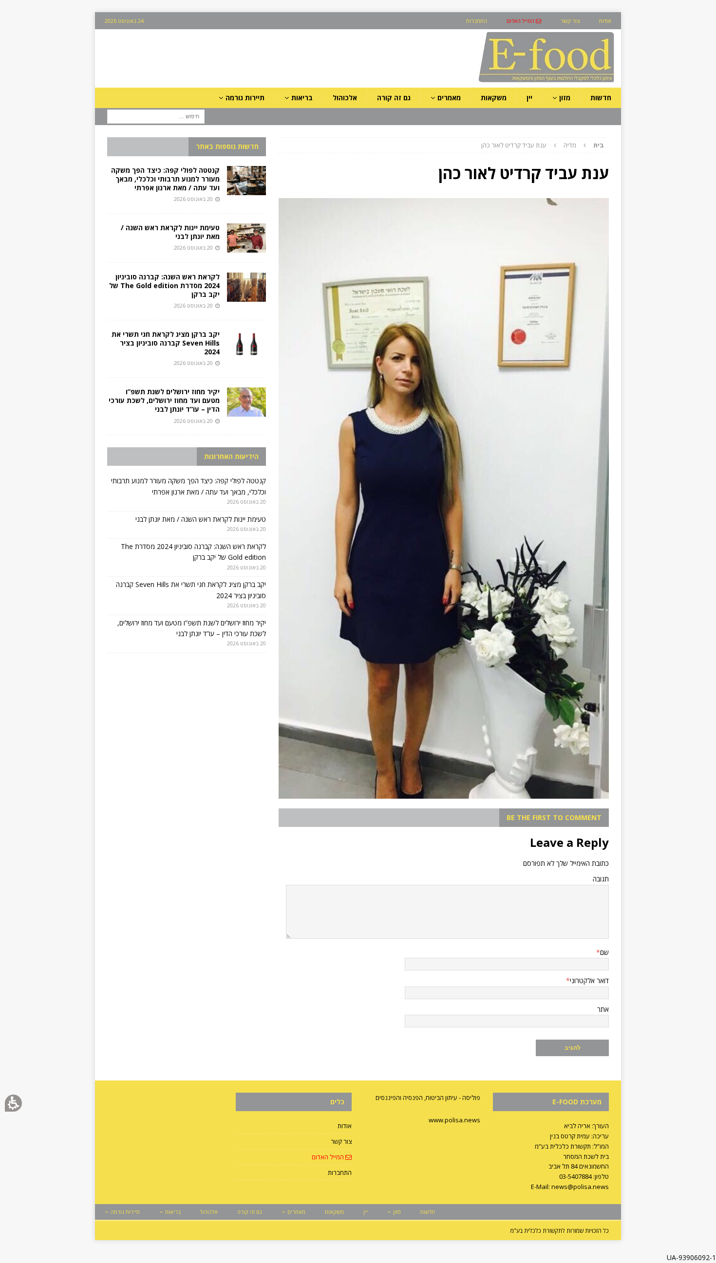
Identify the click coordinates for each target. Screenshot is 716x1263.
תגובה (601, 878)
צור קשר (341, 1141)
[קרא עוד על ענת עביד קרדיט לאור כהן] (444, 792)
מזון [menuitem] (564, 97)
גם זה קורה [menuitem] (394, 97)
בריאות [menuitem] (302, 97)
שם (604, 952)
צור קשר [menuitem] (570, 20)
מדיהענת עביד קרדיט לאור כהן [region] (542, 145)
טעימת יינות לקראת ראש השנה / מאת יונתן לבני (170, 232)
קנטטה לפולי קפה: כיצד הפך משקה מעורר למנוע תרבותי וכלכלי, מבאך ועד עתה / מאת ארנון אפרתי (165, 178)
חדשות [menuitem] (600, 97)
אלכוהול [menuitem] (345, 97)
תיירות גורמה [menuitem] (245, 97)
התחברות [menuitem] (476, 20)
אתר (603, 1009)
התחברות (340, 1172)
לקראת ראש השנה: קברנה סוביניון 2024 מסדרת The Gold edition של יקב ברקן (164, 285)
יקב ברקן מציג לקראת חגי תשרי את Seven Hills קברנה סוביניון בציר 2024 (166, 342)
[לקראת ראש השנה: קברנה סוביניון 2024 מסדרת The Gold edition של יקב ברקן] (246, 287)
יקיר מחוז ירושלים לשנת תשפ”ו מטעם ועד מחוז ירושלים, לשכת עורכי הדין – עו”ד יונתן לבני (164, 400)
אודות (345, 1125)
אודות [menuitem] (605, 20)
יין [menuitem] (529, 97)
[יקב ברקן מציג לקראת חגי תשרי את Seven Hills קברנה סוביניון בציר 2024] (246, 344)
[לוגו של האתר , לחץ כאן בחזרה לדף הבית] (495, 82)
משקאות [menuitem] (494, 97)
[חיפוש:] (156, 116)
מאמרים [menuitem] (449, 97)
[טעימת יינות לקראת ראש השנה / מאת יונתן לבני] (246, 238)
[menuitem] (524, 20)
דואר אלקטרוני (589, 980)
